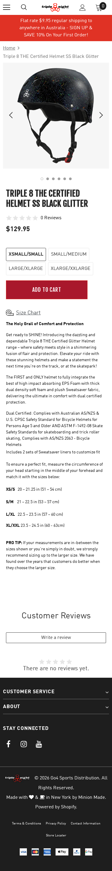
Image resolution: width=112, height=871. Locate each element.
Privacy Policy (56, 823)
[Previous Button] (14, 115)
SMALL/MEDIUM (69, 254)
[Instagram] (23, 744)
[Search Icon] (24, 7)
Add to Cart (46, 289)
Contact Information (85, 823)
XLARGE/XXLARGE (70, 268)
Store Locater (56, 835)
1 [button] (42, 178)
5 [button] (64, 178)
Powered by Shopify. (56, 807)
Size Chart (28, 313)
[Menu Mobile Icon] (6, 7)
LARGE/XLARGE (26, 268)
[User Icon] (82, 7)
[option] (56, 116)
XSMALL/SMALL (26, 254)
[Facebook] (8, 744)
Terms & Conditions (26, 823)
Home (9, 48)
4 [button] (59, 178)
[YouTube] (38, 744)
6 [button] (70, 178)
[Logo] (55, 7)
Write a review (56, 637)
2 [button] (47, 178)
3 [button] (53, 178)
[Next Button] (97, 115)
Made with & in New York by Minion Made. (56, 797)
